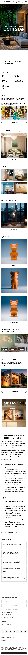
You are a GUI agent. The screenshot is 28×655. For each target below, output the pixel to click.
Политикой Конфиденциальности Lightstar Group (10, 609)
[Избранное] (19, 2)
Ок (14, 653)
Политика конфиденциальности (7, 637)
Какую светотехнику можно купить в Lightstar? (12, 545)
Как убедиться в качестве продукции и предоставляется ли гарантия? (12, 562)
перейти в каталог (22, 131)
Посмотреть (13, 408)
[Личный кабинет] (13, 2)
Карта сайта (3, 640)
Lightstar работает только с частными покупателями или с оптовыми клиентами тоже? (11, 554)
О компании (14, 122)
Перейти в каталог (14, 47)
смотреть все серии (22, 167)
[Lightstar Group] (5, 2)
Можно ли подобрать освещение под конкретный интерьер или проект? (11, 570)
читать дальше (9, 532)
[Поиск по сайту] (16, 2)
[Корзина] (22, 2)
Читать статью (14, 391)
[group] (14, 145)
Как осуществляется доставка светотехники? (11, 578)
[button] (12, 159)
